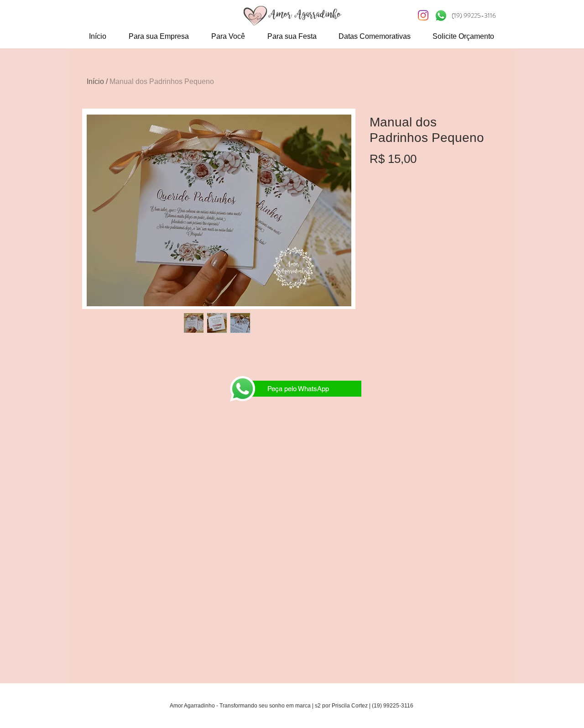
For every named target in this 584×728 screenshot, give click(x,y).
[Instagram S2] (423, 15)
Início (95, 81)
